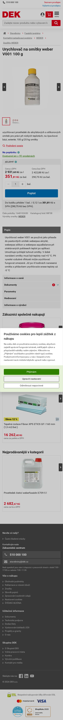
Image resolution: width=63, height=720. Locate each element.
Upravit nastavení (31, 378)
